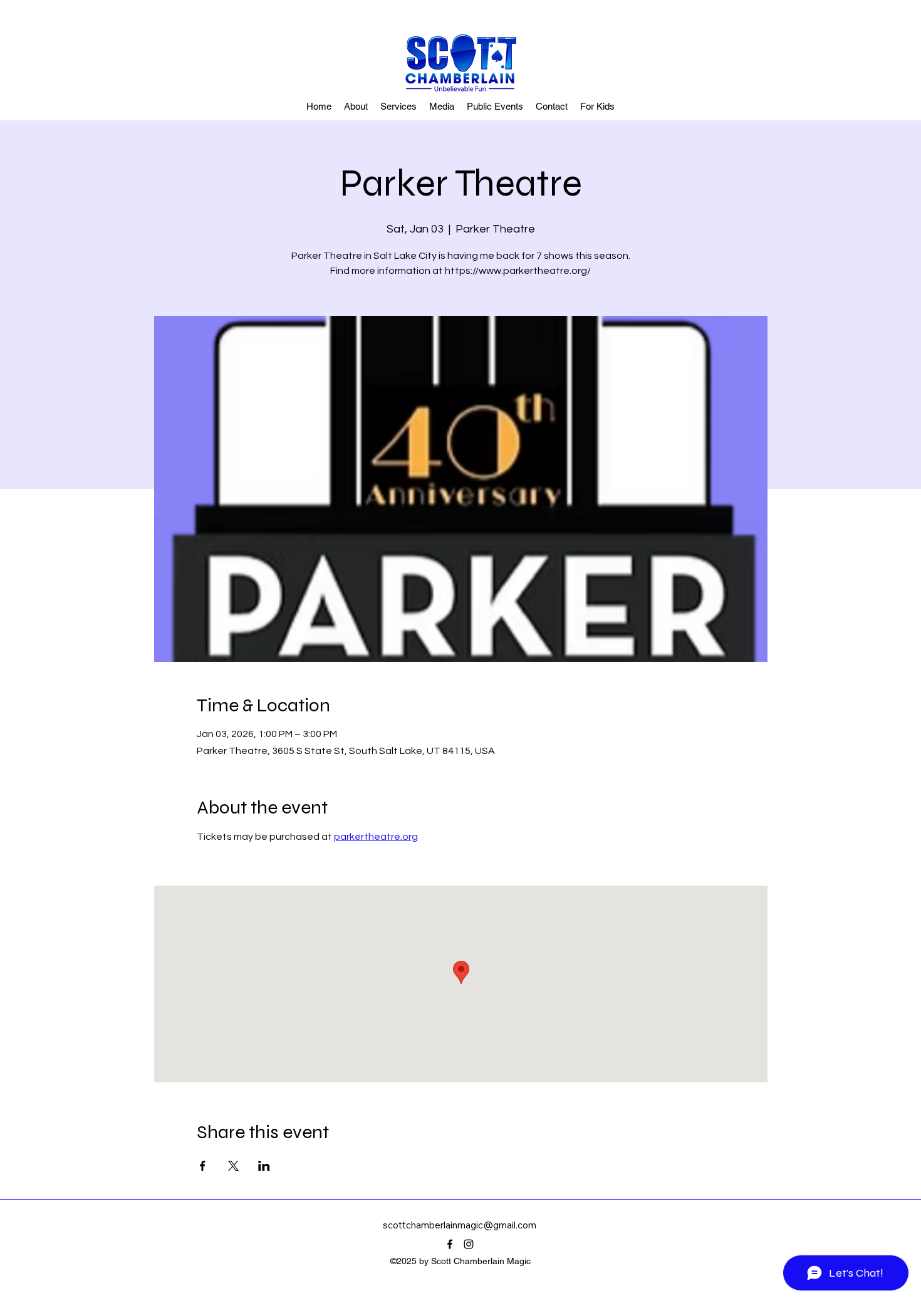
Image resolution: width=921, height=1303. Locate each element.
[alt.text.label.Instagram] (468, 1244)
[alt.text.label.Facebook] (450, 1244)
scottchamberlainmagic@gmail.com (459, 1225)
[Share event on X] (233, 1166)
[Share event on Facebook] (203, 1166)
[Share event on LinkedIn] (264, 1166)
